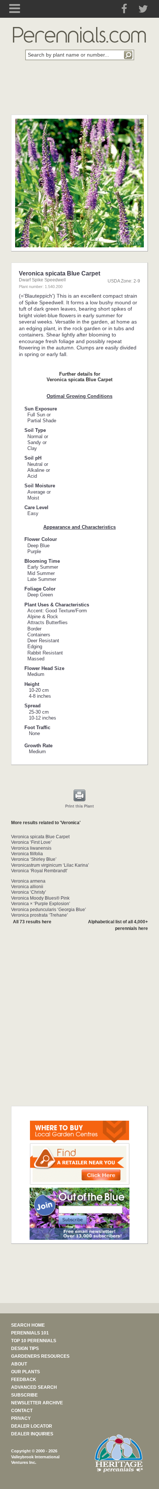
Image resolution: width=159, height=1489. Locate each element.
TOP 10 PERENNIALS (33, 1340)
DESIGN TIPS (25, 1348)
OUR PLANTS (25, 1371)
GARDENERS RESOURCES (40, 1356)
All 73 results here (32, 921)
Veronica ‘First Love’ (31, 842)
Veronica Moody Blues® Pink (40, 898)
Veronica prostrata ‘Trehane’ (39, 915)
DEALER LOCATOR (31, 1426)
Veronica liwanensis (31, 848)
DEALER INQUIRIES (32, 1433)
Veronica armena (28, 881)
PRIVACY (21, 1418)
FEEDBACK (23, 1379)
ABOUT (19, 1364)
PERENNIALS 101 (30, 1333)
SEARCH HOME (28, 1325)
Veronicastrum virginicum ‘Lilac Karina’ (50, 865)
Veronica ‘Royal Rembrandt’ (39, 870)
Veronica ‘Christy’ (28, 892)
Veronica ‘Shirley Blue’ (34, 859)
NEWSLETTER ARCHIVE (37, 1402)
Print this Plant (79, 806)
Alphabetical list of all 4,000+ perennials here (118, 925)
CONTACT (22, 1410)
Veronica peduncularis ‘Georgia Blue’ (48, 909)
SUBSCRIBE (24, 1395)
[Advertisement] (79, 91)
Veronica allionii (27, 886)
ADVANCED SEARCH (34, 1387)
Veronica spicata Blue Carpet (40, 836)
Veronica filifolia (27, 853)
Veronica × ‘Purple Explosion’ (40, 903)
